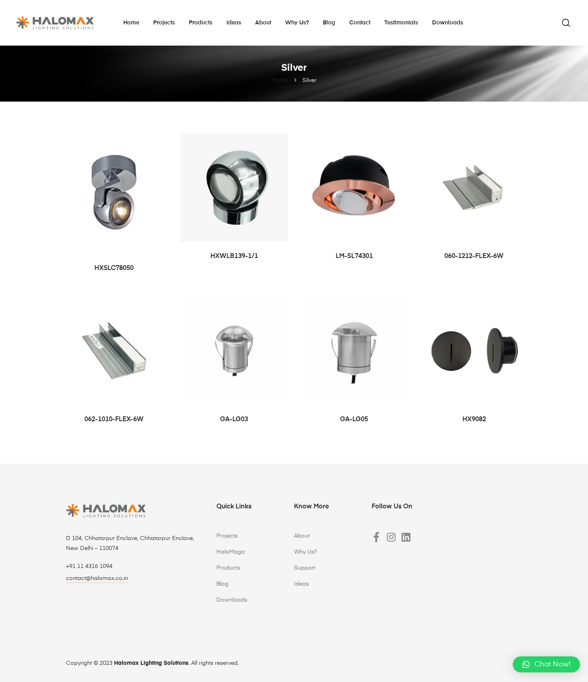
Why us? (297, 23)
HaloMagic (231, 552)
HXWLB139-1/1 (234, 256)
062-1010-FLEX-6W (114, 419)
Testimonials (401, 23)
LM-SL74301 (354, 256)
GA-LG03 (234, 419)
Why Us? (305, 552)
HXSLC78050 (114, 268)
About (263, 23)
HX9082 (474, 419)
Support (304, 568)
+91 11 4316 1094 (89, 566)
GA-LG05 (354, 419)
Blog (329, 23)
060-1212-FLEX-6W (474, 256)
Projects (164, 23)
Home (131, 23)
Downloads (447, 23)
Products (200, 23)
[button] (546, 664)
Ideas (233, 23)
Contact (359, 23)
